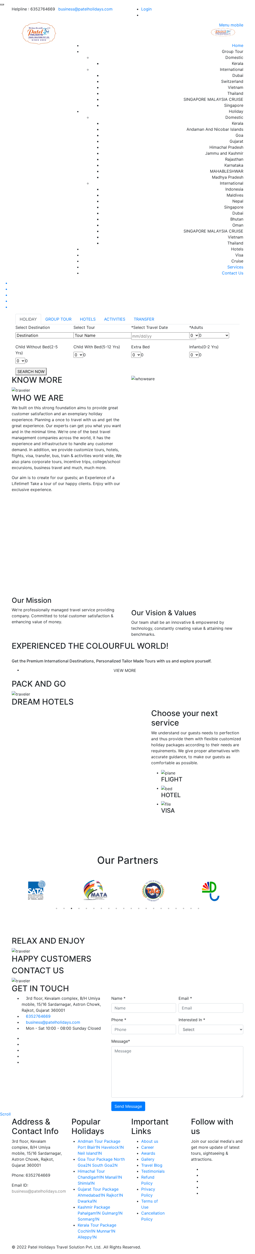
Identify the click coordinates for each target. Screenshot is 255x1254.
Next (247, 891)
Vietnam (235, 87)
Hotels (237, 249)
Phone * (118, 1019)
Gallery (147, 1159)
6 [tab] (93, 908)
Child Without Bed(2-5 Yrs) (36, 349)
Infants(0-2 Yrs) (204, 346)
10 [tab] (123, 908)
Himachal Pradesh (226, 147)
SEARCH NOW (31, 371)
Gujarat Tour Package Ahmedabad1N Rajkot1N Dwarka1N (100, 1195)
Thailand (235, 93)
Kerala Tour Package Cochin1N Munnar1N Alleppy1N (97, 1231)
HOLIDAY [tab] (28, 319)
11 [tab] (131, 908)
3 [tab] (71, 908)
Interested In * (192, 1019)
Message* (120, 1041)
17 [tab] (176, 908)
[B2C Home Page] (39, 32)
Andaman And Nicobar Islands (215, 129)
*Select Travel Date (149, 327)
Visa (239, 254)
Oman (237, 225)
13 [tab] (146, 908)
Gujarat (236, 141)
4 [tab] (78, 908)
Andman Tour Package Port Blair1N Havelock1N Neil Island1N (101, 1147)
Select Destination (32, 327)
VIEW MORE (125, 670)
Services (235, 266)
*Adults (196, 327)
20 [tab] (198, 908)
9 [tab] (116, 908)
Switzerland (232, 81)
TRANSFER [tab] (144, 319)
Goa (239, 135)
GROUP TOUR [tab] (58, 319)
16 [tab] (168, 908)
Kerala (237, 63)
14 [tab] (153, 908)
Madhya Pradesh (227, 177)
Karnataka (233, 165)
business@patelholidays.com (85, 8)
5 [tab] (86, 908)
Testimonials (153, 1171)
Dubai (237, 75)
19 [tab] (191, 908)
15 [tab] (161, 908)
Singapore (233, 105)
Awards (148, 1153)
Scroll (5, 1114)
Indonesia (234, 189)
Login (146, 8)
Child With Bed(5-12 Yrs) (96, 346)
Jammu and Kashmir (224, 153)
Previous (7, 891)
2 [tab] (64, 908)
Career (147, 1147)
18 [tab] (183, 908)
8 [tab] (108, 908)
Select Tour (84, 327)
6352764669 (38, 1016)
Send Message (128, 1106)
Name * (118, 998)
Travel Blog (151, 1165)
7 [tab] (101, 908)
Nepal (237, 201)
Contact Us (232, 272)
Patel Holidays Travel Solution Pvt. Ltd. (64, 1247)
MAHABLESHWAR (226, 171)
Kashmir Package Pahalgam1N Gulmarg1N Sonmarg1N (100, 1213)
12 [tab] (138, 908)
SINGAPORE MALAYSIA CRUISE (213, 99)
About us (149, 1141)
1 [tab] (56, 908)
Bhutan (236, 219)
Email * (185, 998)
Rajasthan (234, 159)
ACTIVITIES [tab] (114, 319)
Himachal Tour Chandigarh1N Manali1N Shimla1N (100, 1177)
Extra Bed (140, 346)
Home (237, 45)
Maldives (235, 195)
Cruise (237, 260)
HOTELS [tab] (88, 319)
